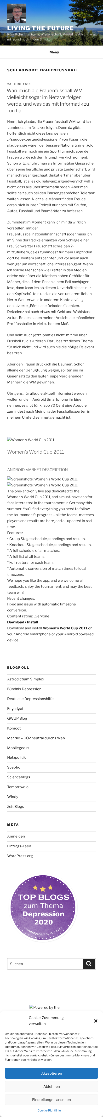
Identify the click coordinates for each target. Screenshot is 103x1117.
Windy (12, 797)
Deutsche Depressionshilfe (30, 699)
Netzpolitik (16, 757)
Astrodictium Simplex (25, 679)
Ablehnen (51, 1086)
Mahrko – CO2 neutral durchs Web (36, 738)
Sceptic (13, 767)
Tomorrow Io (18, 787)
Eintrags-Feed (19, 846)
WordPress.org (20, 856)
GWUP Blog (17, 718)
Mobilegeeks (18, 748)
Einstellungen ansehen (51, 1100)
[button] (95, 1021)
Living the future (40, 28)
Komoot (14, 728)
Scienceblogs (18, 777)
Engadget (15, 709)
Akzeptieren (51, 1073)
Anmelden (16, 836)
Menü (54, 52)
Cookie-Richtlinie (49, 1110)
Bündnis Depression (24, 689)
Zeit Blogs (15, 806)
